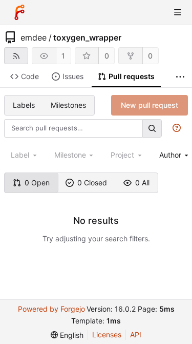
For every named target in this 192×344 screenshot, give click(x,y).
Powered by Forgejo (51, 308)
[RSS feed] (16, 55)
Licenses (106, 334)
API (135, 334)
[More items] (180, 76)
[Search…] (152, 128)
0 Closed (92, 182)
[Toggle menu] (177, 12)
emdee (33, 37)
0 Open (37, 182)
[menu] (67, 335)
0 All (142, 182)
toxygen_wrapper (87, 37)
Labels (24, 105)
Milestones (68, 105)
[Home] (19, 12)
